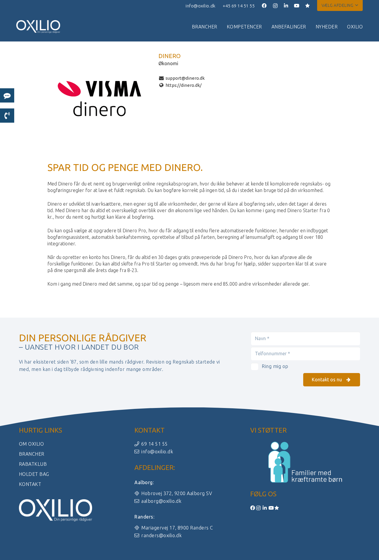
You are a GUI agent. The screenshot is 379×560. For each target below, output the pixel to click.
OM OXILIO (31, 444)
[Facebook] (264, 5)
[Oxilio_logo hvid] (38, 26)
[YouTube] (297, 5)
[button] (339, 5)
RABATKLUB (33, 464)
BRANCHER (31, 454)
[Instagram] (275, 6)
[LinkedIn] (286, 5)
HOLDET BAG (34, 474)
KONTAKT (30, 484)
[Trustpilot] (308, 5)
